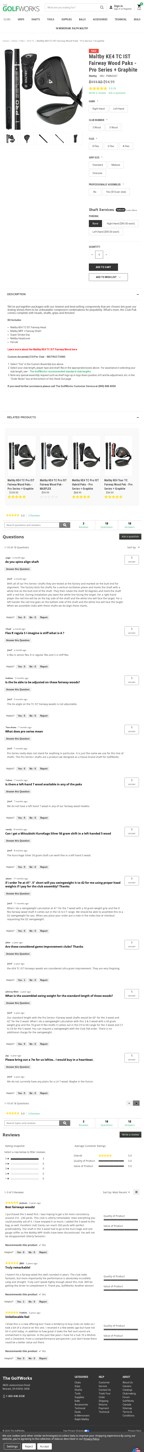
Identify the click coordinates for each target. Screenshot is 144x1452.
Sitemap (127, 1408)
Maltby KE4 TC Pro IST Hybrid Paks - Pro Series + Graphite (85, 484)
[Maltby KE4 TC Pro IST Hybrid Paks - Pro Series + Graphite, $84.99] (86, 456)
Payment (104, 1408)
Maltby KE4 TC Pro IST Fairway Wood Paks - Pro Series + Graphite (21, 484)
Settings (12, 1446)
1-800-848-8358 (15, 1396)
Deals (137, 19)
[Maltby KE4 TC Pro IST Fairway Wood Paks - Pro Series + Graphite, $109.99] (21, 456)
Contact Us (105, 1389)
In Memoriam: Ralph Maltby (72, 28)
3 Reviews (35, 515)
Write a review (97, 93)
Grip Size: (94, 157)
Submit (102, 7)
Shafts (35, 19)
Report (43, 617)
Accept (44, 1446)
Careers (127, 1386)
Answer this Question (18, 569)
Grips (21, 19)
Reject (29, 1446)
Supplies (66, 19)
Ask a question (117, 93)
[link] (12, 515)
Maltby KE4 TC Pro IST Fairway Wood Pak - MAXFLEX (53, 484)
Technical (121, 19)
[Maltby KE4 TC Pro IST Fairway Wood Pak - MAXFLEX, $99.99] (54, 456)
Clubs (7, 19)
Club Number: (97, 120)
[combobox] (76, 7)
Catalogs (127, 1389)
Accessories (100, 19)
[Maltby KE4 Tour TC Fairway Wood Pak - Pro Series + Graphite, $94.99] (118, 456)
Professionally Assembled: (105, 184)
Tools (50, 19)
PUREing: (94, 216)
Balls (82, 19)
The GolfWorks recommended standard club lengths (60, 371)
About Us (128, 1382)
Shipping (103, 1400)
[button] (72, 294)
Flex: (92, 138)
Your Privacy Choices (73, 1431)
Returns (103, 1404)
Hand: (92, 101)
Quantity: (95, 246)
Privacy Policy (134, 1431)
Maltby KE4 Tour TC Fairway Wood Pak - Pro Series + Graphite (118, 484)
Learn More (131, 210)
